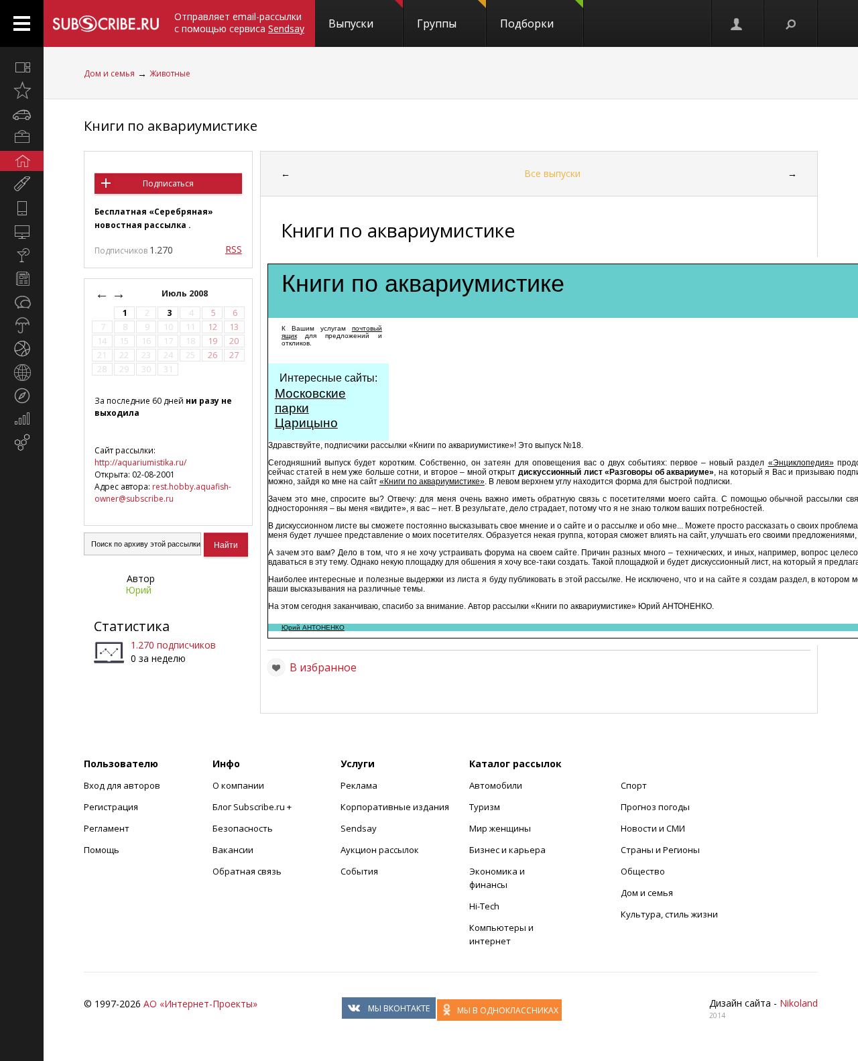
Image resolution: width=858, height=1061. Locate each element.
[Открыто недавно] (22, 90)
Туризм (484, 807)
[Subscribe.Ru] (106, 23)
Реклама (359, 785)
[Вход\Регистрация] (737, 23)
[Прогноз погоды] (22, 325)
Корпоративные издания (395, 807)
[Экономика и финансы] (22, 419)
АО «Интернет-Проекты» (200, 1003)
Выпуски (350, 23)
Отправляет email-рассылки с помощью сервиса (239, 22)
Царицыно (306, 423)
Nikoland (799, 1003)
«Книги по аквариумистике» (432, 481)
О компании (238, 785)
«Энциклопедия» (801, 462)
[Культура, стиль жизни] (22, 255)
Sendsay (359, 828)
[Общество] (22, 302)
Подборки (527, 23)
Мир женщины (500, 828)
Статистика (132, 626)
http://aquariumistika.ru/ (140, 462)
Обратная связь (247, 871)
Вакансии (232, 850)
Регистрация (111, 807)
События (359, 871)
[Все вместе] (22, 67)
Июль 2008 (186, 293)
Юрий (138, 589)
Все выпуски (552, 173)
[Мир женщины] (22, 184)
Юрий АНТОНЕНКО (313, 627)
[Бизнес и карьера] (22, 137)
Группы (436, 23)
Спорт (634, 785)
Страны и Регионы (660, 850)
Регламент (106, 828)
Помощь (101, 850)
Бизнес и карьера (507, 850)
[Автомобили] (22, 114)
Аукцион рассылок (380, 850)
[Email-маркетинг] (22, 443)
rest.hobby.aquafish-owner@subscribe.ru (163, 492)
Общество (643, 871)
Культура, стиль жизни (669, 914)
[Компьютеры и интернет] (22, 231)
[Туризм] (22, 396)
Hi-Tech (484, 906)
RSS (233, 249)
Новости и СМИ (653, 828)
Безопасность (242, 828)
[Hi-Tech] (22, 208)
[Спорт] (22, 349)
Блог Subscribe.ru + (253, 807)
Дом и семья (109, 73)
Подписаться (168, 183)
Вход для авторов (122, 785)
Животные (169, 73)
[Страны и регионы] (22, 372)
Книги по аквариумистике (170, 126)
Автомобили (495, 785)
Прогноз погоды (655, 807)
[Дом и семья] (22, 161)
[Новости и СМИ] (22, 278)
